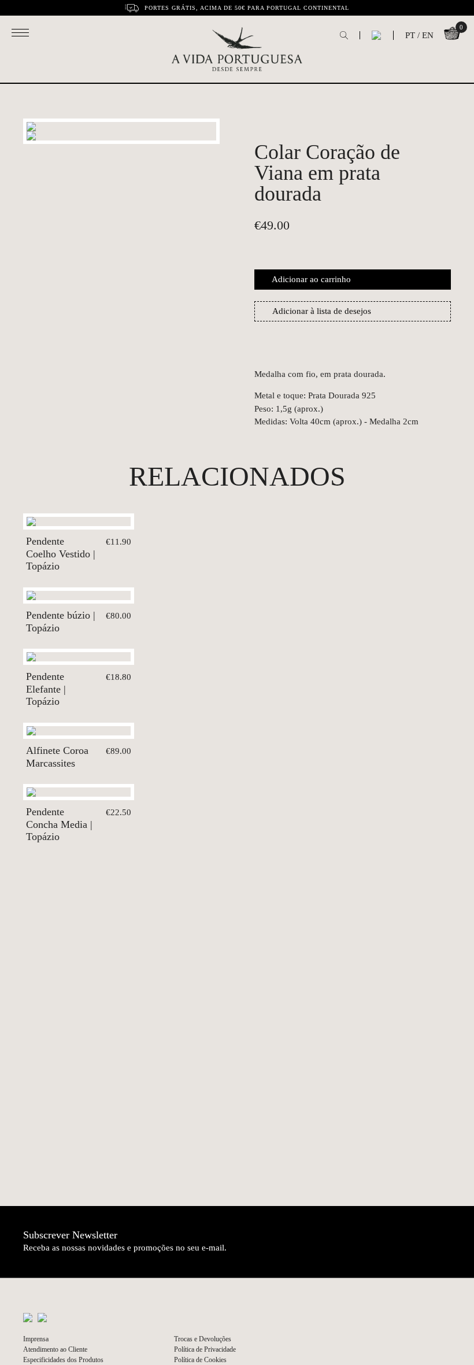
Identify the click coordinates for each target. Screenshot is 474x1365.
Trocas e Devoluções (202, 1339)
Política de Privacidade (205, 1349)
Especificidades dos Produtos (63, 1360)
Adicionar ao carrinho (311, 279)
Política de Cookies (200, 1360)
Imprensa (36, 1339)
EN (428, 35)
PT (410, 35)
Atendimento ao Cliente (55, 1349)
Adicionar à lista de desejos (321, 311)
